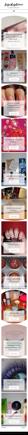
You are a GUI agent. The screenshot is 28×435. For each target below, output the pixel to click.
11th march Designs (22, 433)
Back (4, 427)
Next (23, 427)
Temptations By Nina (8, 433)
